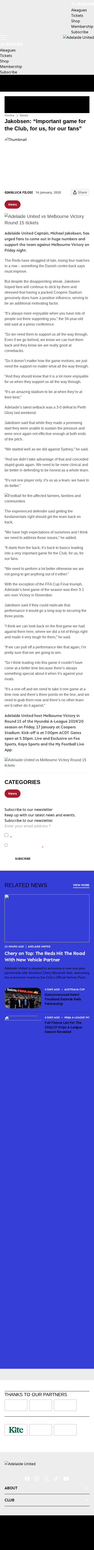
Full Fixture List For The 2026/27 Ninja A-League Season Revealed (63, 1027)
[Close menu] (84, 1525)
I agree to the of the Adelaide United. (49, 835)
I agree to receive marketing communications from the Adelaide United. (48, 845)
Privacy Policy (42, 833)
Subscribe (23, 858)
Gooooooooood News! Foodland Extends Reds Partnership (63, 999)
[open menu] (3, 37)
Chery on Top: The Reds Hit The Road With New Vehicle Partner (45, 956)
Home (9, 115)
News (24, 115)
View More (81, 885)
